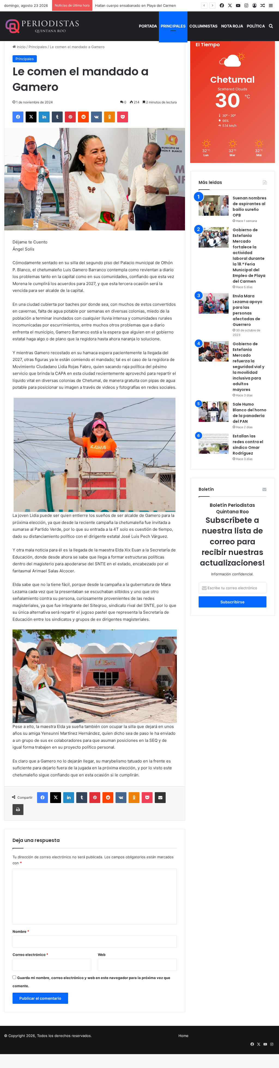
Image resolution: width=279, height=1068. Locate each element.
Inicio (21, 47)
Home (183, 1035)
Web (101, 954)
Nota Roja (232, 26)
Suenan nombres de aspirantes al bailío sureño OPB (249, 206)
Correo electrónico (30, 954)
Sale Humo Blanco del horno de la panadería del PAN (249, 413)
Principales (173, 26)
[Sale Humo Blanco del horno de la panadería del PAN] (214, 412)
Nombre (21, 931)
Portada (148, 26)
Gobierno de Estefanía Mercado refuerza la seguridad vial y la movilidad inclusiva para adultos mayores (248, 366)
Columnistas (203, 26)
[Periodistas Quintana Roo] (41, 26)
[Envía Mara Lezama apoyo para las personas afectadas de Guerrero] (214, 303)
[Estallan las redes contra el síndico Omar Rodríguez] (214, 443)
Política (256, 26)
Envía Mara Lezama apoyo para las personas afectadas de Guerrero (247, 310)
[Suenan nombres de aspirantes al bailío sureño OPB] (214, 205)
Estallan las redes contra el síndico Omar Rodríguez (248, 444)
